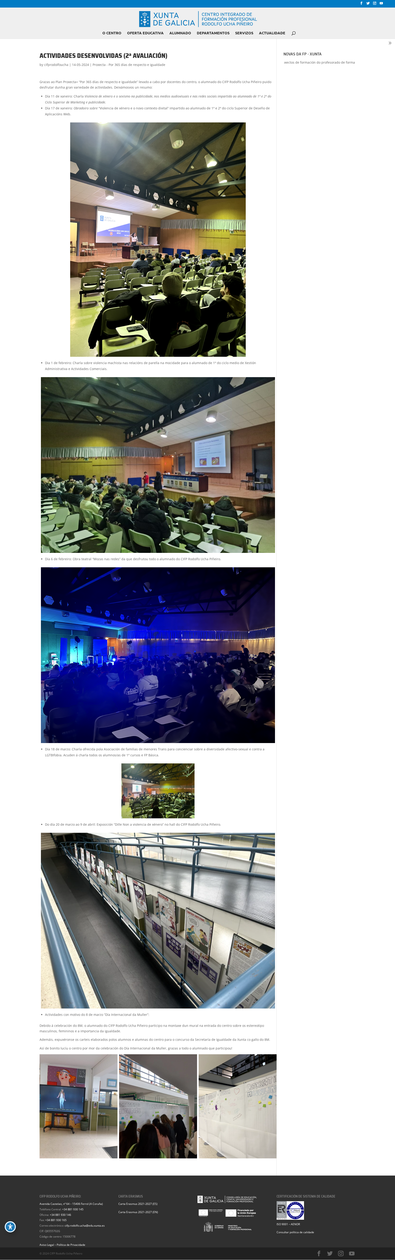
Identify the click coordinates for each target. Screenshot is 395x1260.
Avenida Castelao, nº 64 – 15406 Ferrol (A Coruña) (71, 1204)
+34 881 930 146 (60, 1215)
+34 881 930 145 (72, 1209)
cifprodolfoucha (56, 64)
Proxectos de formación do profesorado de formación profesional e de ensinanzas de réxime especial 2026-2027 (288, 62)
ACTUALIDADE (272, 33)
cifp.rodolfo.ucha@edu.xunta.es (85, 1226)
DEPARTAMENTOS (213, 33)
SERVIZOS (244, 33)
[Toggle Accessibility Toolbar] (10, 1226)
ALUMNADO (180, 33)
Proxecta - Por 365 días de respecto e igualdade (129, 64)
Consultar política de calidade (295, 1232)
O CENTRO (111, 33)
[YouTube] (381, 5)
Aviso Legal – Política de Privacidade (62, 1245)
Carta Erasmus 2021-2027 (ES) (137, 1204)
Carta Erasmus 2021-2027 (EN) (138, 1212)
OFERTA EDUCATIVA (145, 33)
